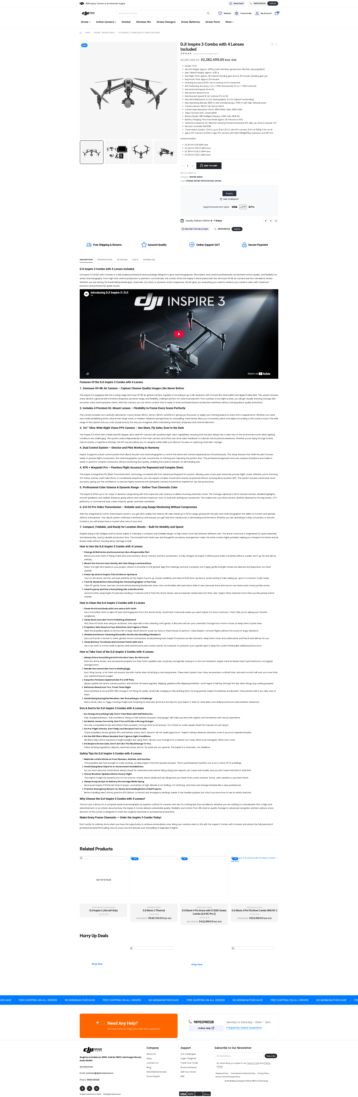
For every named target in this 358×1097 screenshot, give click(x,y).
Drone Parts (213, 21)
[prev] (272, 44)
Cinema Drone (193, 181)
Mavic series (207, 907)
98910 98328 (93, 1079)
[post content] (103, 880)
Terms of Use (253, 1063)
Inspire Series (196, 177)
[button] (80, 90)
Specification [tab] (104, 259)
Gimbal (126, 21)
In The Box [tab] (122, 259)
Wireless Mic (143, 21)
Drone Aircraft (98, 907)
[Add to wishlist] (123, 860)
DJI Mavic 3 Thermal (154, 910)
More (228, 21)
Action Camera (105, 21)
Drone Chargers (166, 21)
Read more (105, 900)
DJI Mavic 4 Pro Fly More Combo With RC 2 (254, 910)
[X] (270, 220)
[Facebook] (265, 220)
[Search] (208, 13)
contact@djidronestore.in (99, 1073)
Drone (84, 21)
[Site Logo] (89, 13)
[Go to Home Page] (80, 32)
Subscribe (270, 1056)
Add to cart (211, 165)
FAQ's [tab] (135, 259)
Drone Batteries (190, 21)
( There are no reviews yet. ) (205, 53)
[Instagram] (276, 220)
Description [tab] (86, 259)
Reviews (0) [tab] (149, 259)
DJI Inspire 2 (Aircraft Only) (103, 910)
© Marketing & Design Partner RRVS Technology (246, 1081)
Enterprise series (154, 907)
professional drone (211, 181)
